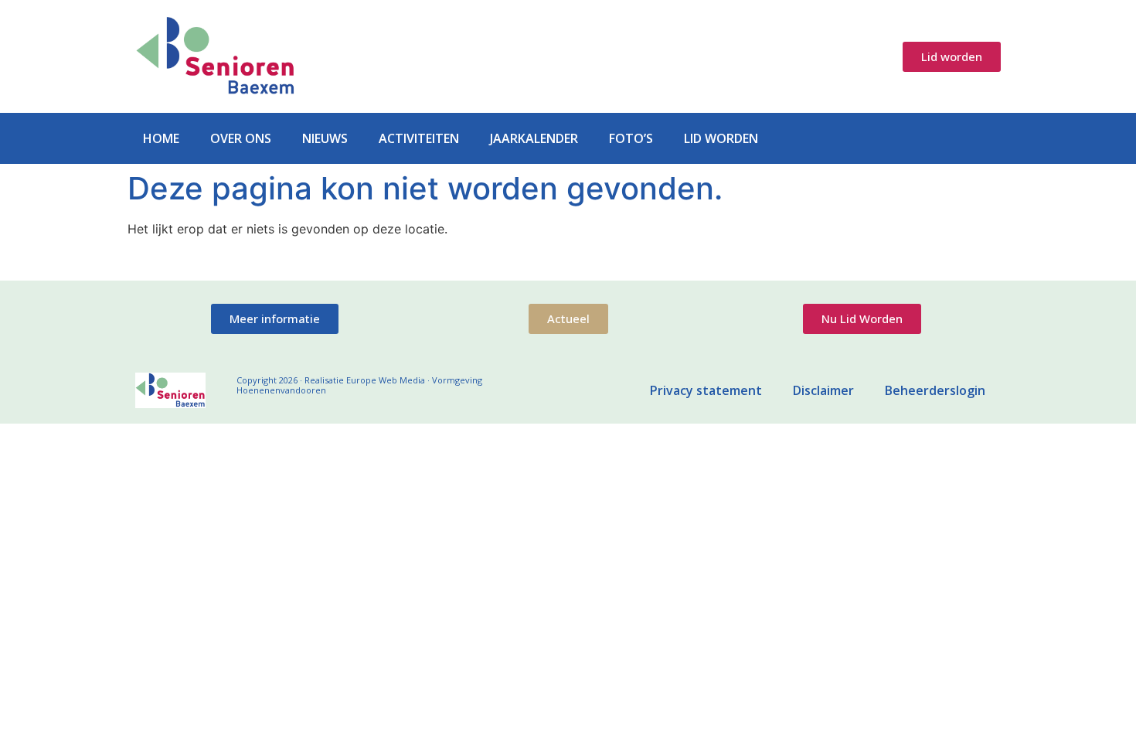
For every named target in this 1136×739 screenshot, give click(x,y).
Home (161, 138)
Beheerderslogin (935, 390)
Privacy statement (706, 390)
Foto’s (631, 138)
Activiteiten (419, 138)
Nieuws (325, 138)
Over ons (240, 138)
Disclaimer (823, 390)
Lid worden (721, 138)
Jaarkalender (534, 138)
